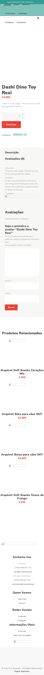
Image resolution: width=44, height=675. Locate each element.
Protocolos (29, 2)
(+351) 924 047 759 (22, 580)
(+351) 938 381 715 (22, 567)
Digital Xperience (21, 671)
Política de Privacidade (22, 635)
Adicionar (11, 124)
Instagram (22, 620)
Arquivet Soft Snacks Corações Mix (22, 371)
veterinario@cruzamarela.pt (22, 584)
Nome (8, 281)
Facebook (22, 616)
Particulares (15, 2)
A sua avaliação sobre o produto (18, 245)
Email (8, 293)
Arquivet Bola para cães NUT (22, 414)
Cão (25, 134)
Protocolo (22, 631)
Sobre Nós (22, 599)
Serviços (22, 603)
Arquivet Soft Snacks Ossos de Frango (22, 496)
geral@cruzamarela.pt (23, 571)
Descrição (12, 152)
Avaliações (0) (15, 159)
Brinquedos (18, 134)
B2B (23, 2)
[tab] (22, 151)
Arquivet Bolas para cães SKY (22, 454)
